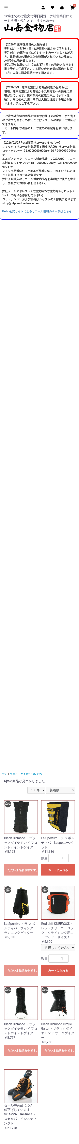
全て (4, 773)
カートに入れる (58, 870)
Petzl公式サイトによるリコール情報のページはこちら (37, 211)
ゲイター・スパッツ (32, 773)
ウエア (13, 773)
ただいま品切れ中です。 (22, 870)
